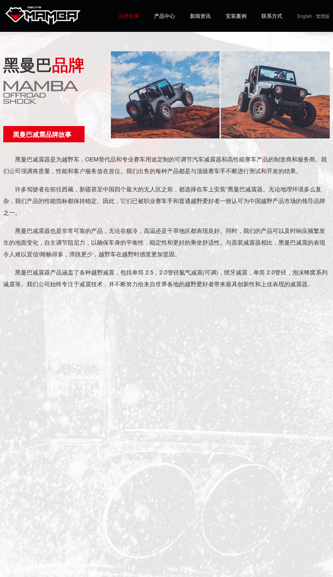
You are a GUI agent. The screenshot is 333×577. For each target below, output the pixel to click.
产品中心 (164, 15)
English (304, 16)
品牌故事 (128, 15)
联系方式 (271, 15)
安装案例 (236, 15)
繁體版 (323, 16)
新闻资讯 (200, 15)
